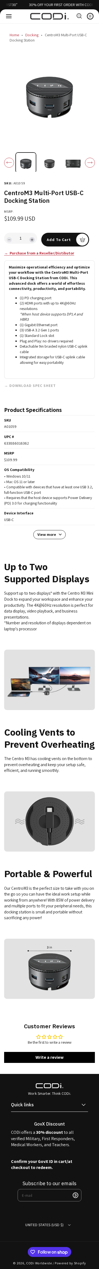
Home (14, 34)
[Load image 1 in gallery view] (25, 162)
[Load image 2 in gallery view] (49, 162)
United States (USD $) (44, 1224)
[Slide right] (90, 163)
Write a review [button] (49, 1057)
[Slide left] (9, 163)
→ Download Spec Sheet (30, 385)
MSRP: (9, 211)
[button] (9, 16)
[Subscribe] (75, 1195)
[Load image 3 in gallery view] (73, 162)
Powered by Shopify (70, 1263)
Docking (31, 34)
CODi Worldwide (39, 1263)
